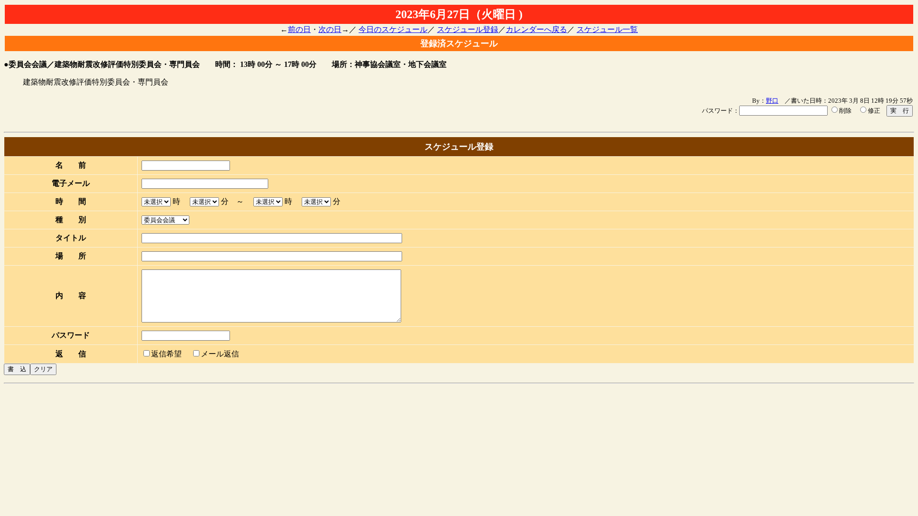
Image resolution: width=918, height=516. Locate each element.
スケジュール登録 (467, 29)
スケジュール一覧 (607, 29)
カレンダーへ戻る (536, 29)
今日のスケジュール (393, 29)
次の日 (329, 29)
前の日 (299, 29)
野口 (772, 100)
